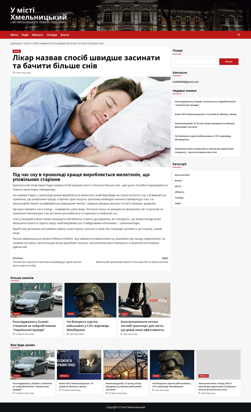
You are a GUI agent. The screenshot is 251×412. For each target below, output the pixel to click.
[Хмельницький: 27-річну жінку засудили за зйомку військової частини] (125, 365)
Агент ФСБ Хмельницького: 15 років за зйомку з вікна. (206, 114)
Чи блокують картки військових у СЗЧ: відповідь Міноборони (88, 326)
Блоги (65, 35)
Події (25, 35)
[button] (239, 34)
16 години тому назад (24, 334)
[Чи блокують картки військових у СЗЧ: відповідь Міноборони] (90, 300)
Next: (132, 260)
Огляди (52, 35)
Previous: (47, 262)
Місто (14, 35)
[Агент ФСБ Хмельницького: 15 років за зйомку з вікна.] (79, 365)
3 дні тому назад (130, 334)
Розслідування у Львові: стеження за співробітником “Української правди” (34, 326)
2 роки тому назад (23, 72)
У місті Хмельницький (38, 13)
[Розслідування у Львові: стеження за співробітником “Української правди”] (36, 300)
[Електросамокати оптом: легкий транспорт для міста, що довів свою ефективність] (144, 300)
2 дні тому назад (76, 334)
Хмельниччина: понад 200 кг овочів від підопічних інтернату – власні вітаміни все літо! (204, 150)
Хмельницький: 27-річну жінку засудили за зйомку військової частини (205, 125)
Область (37, 35)
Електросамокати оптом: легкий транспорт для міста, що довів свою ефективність (142, 326)
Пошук (178, 50)
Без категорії (182, 174)
